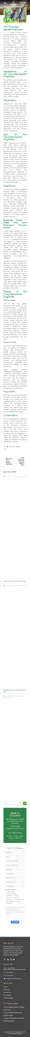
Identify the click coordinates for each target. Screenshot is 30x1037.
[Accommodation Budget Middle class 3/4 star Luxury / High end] (15, 886)
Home (5, 987)
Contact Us (7, 992)
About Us (6, 989)
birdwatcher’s (7, 239)
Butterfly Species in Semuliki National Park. (14, 691)
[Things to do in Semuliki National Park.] (15, 527)
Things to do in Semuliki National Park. (14, 581)
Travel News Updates (15, 446)
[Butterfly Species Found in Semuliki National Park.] (15, 747)
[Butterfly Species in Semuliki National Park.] (15, 636)
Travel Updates (8, 998)
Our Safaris (7, 995)
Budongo (6, 32)
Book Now (23, 2)
